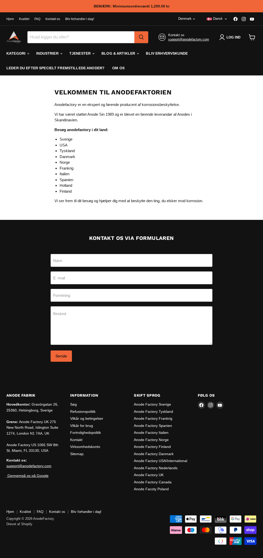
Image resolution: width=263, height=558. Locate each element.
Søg (73, 404)
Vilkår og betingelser (86, 418)
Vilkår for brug (81, 426)
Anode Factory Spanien (153, 426)
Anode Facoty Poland (151, 489)
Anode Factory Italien (151, 432)
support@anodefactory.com (188, 39)
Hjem (10, 19)
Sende (61, 356)
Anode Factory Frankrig (153, 418)
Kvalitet (24, 19)
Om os (118, 68)
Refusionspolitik (83, 411)
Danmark (67, 156)
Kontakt (76, 440)
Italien (64, 174)
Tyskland (67, 151)
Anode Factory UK (149, 475)
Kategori (16, 53)
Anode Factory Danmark (154, 454)
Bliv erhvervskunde (167, 53)
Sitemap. (77, 454)
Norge (65, 162)
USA (64, 145)
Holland (66, 185)
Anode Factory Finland (152, 447)
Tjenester (80, 53)
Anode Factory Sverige (152, 404)
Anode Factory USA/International (160, 461)
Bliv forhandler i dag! (79, 19)
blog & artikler (118, 53)
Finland (66, 191)
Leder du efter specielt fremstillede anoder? (55, 68)
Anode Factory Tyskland (153, 411)
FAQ (37, 19)
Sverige (66, 139)
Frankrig (66, 168)
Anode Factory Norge (151, 440)
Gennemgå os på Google (27, 476)
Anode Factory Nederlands (155, 468)
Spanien (66, 180)
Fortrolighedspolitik (85, 432)
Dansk (218, 19)
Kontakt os (52, 19)
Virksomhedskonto (85, 447)
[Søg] (141, 37)
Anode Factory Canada (153, 482)
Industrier (48, 53)
